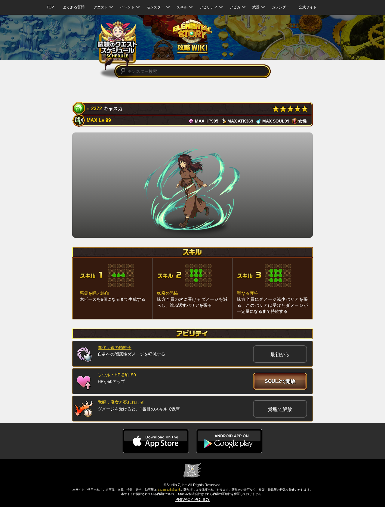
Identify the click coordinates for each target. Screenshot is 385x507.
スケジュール (117, 46)
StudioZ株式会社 (169, 489)
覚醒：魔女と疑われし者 (121, 402)
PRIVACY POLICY (192, 499)
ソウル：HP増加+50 (117, 374)
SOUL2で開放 (280, 381)
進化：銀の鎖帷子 (114, 347)
